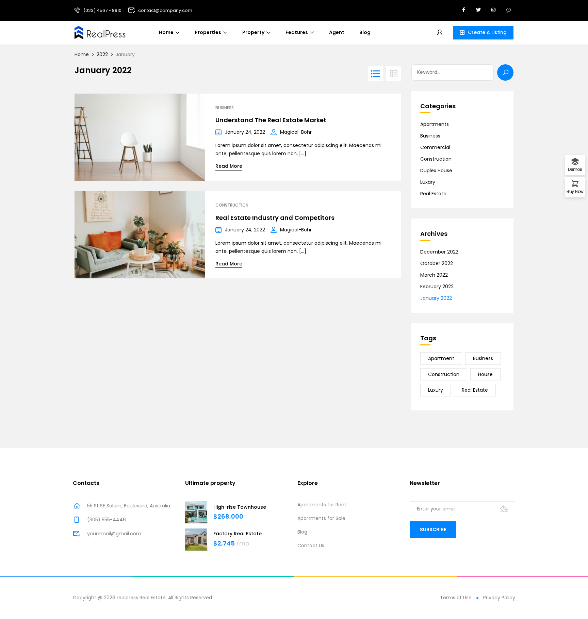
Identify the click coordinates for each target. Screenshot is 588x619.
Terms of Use (456, 597)
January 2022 (436, 298)
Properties (208, 32)
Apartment (441, 358)
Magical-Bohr (296, 132)
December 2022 (439, 251)
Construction (231, 205)
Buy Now (575, 191)
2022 (102, 54)
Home (166, 32)
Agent (336, 32)
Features (296, 32)
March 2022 (434, 275)
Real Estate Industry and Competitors (274, 217)
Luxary (427, 182)
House (485, 374)
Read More (228, 166)
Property (253, 32)
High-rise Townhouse (239, 507)
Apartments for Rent (321, 504)
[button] (483, 32)
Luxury (435, 390)
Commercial (435, 147)
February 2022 (437, 286)
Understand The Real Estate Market (270, 120)
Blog (365, 32)
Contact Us (310, 545)
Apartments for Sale (321, 518)
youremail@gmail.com (114, 533)
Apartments (434, 124)
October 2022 (436, 263)
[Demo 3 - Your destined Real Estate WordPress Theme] (100, 32)
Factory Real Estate (237, 534)
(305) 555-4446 (106, 519)
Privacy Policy (499, 597)
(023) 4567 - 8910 (102, 10)
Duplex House (436, 170)
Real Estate (433, 193)
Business (224, 107)
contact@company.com (165, 10)
